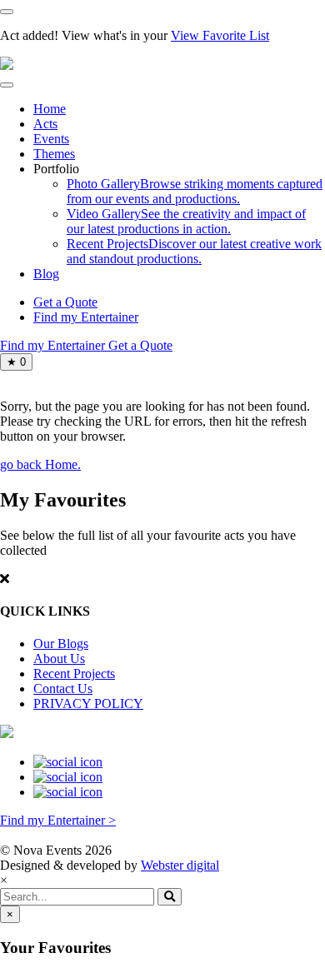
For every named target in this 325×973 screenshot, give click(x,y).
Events (51, 139)
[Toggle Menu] (6, 84)
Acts (45, 124)
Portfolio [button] (56, 169)
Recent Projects (74, 673)
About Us (59, 658)
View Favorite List (220, 35)
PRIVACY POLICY (88, 703)
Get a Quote (65, 302)
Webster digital (180, 865)
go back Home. (40, 464)
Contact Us (62, 688)
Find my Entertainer (85, 317)
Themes (54, 154)
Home (49, 109)
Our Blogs (60, 643)
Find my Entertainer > (58, 820)
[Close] (6, 11)
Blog (46, 274)
